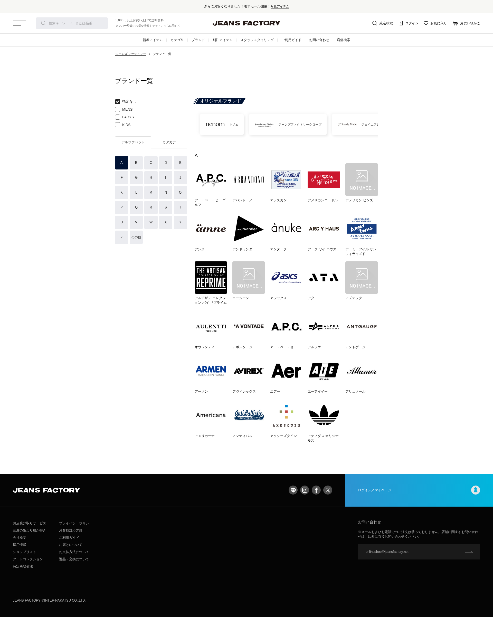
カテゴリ (177, 40)
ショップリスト (24, 552)
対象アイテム (280, 6)
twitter (327, 490)
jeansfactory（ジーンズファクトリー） (246, 23)
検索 (43, 23)
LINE (293, 490)
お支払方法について (74, 552)
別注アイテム (223, 40)
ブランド (198, 40)
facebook (316, 490)
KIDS (126, 125)
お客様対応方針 (70, 530)
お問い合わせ (319, 40)
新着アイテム (153, 40)
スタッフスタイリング (257, 40)
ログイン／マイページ (374, 490)
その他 (136, 237)
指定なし (129, 101)
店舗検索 (343, 40)
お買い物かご (470, 23)
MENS (127, 109)
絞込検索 (386, 23)
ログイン (412, 23)
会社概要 (19, 537)
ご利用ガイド (291, 40)
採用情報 (19, 545)
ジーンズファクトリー (130, 54)
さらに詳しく (172, 25)
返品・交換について (74, 559)
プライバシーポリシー (75, 523)
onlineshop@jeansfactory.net (387, 552)
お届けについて (70, 545)
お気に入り (438, 23)
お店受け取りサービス (29, 523)
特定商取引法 (23, 566)
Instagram (304, 490)
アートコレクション (28, 559)
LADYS (128, 117)
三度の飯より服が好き (29, 530)
